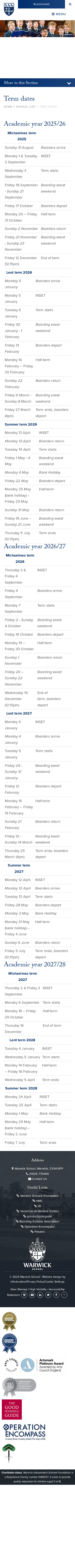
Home (8, 106)
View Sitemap (18, 1289)
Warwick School (9, 11)
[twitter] (48, 1295)
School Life (25, 106)
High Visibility (38, 1289)
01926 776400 (39, 1174)
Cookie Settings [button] (54, 1281)
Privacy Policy (35, 1281)
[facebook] (56, 1295)
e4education (18, 1281)
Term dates (48, 106)
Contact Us (39, 1179)
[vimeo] (24, 1295)
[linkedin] (40, 1295)
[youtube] (32, 1295)
